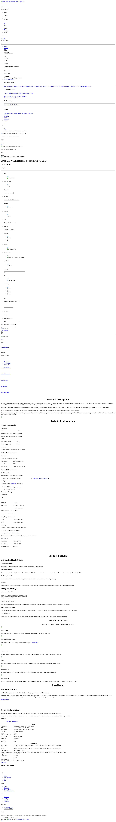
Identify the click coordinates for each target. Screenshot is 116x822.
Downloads (24, 113)
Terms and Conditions (5, 347)
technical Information (5, 374)
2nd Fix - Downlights (51, 86)
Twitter (5, 798)
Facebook (6, 797)
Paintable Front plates (40, 86)
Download (3, 762)
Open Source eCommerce (22, 819)
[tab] (59, 362)
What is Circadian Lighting (10, 97)
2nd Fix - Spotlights (61, 86)
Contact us (6, 113)
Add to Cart (5, 9)
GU (5, 49)
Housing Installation (9, 86)
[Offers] (4, 24)
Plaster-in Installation (19, 86)
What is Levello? (8, 105)
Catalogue (6, 788)
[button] (2, 332)
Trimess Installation (29, 86)
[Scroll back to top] (1, 820)
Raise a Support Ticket (15, 113)
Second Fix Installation (12, 721)
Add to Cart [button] (4, 329)
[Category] (4, 29)
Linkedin (6, 799)
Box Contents (4, 386)
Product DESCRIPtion (6, 367)
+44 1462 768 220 (8, 809)
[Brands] (4, 26)
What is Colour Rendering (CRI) (24, 93)
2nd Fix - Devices (80, 86)
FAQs (5, 786)
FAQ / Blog (30, 113)
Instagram (6, 801)
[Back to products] (1, 144)
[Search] (4, 13)
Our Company (7, 777)
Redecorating (87, 86)
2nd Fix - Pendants (71, 86)
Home (5, 776)
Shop (5, 129)
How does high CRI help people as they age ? (15, 96)
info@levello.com (8, 807)
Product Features (4, 380)
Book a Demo (15, 105)
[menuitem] (5, 46)
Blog (5, 780)
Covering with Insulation (10, 93)
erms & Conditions (9, 790)
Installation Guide (5, 392)
